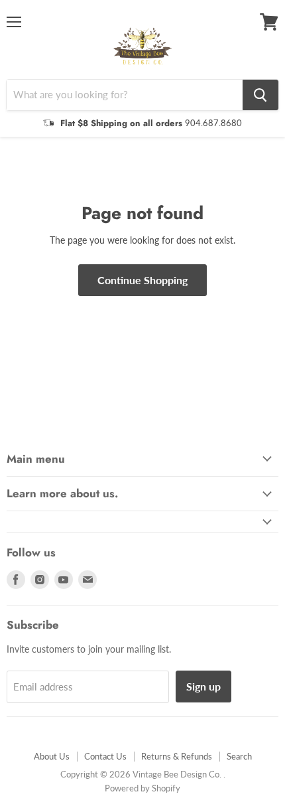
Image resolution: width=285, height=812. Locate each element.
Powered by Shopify (142, 788)
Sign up (203, 686)
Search (239, 756)
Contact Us (105, 756)
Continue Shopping (142, 280)
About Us (52, 756)
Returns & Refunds (176, 756)
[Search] (260, 95)
